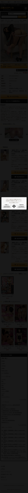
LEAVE (19, 205)
